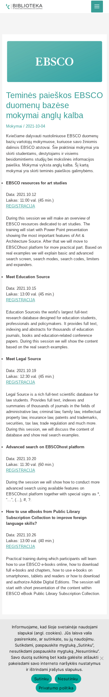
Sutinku (41, 678)
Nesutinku (68, 678)
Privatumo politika (56, 687)
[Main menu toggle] (97, 6)
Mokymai (14, 126)
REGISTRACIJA (20, 206)
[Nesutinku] (101, 658)
